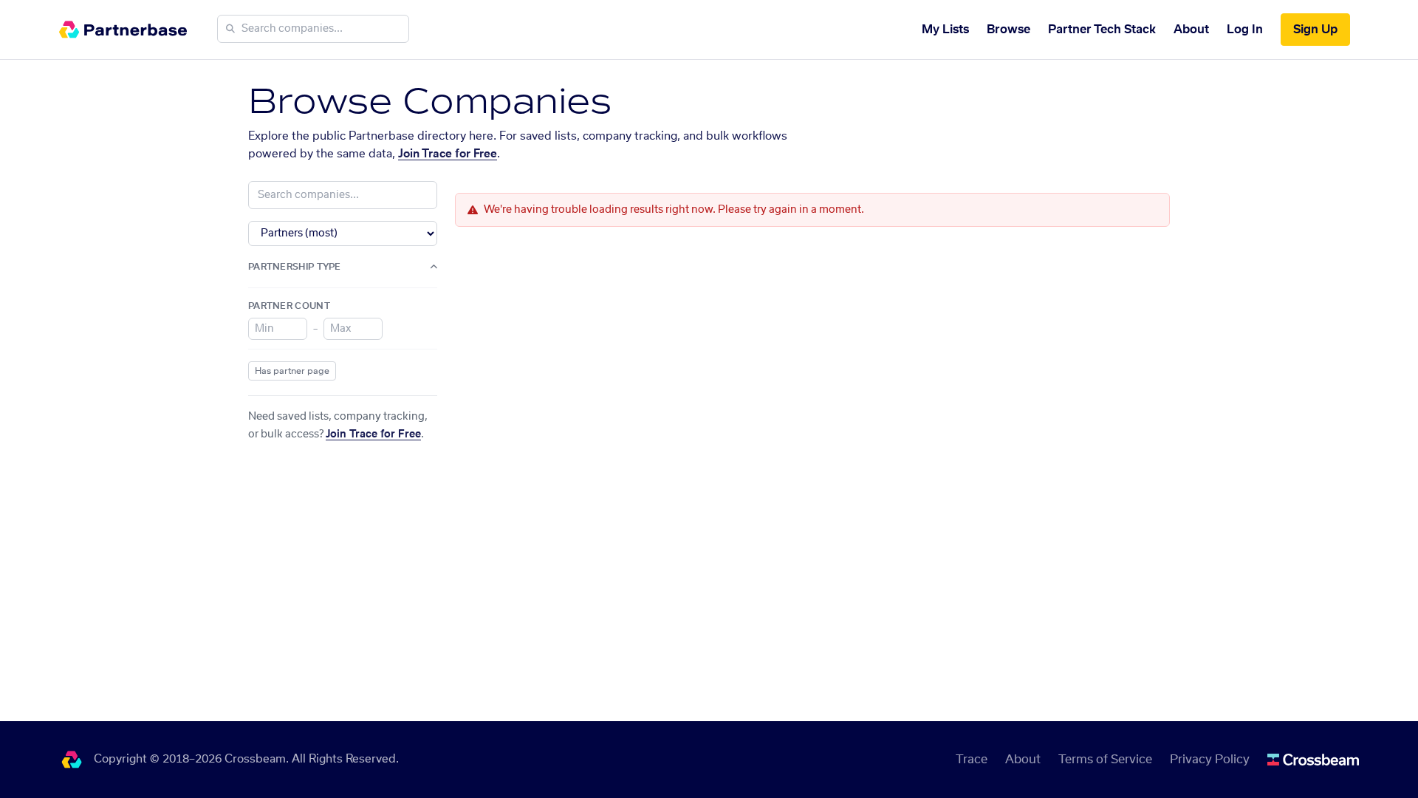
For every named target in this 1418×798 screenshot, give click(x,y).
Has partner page (292, 370)
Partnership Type (294, 266)
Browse (1008, 29)
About (1191, 29)
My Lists (945, 29)
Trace (971, 759)
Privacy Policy (1210, 759)
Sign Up (1315, 29)
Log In (1245, 29)
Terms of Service (1105, 759)
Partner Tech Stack (1102, 29)
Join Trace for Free (447, 154)
